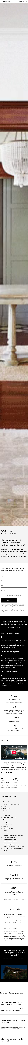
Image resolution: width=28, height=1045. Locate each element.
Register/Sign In (23, 1)
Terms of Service (12, 607)
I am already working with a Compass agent (12, 595)
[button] (1, 1)
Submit (8, 600)
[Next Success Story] (24, 741)
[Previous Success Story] (20, 741)
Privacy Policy (20, 607)
